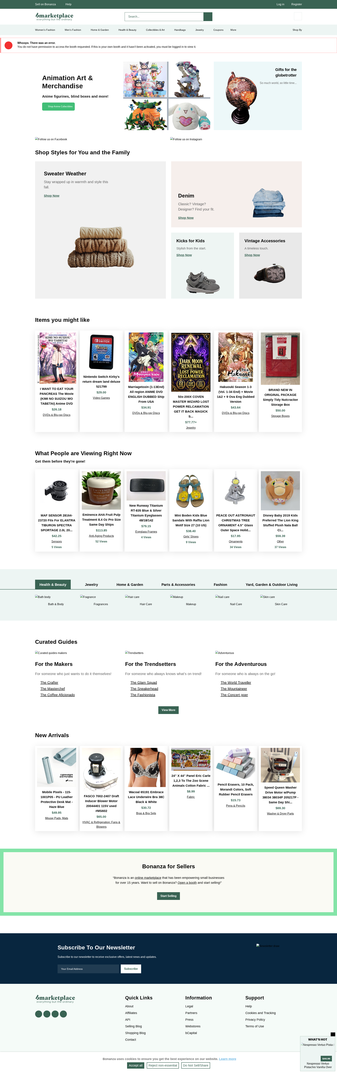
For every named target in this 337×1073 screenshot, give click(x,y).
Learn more (227, 1059)
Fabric (191, 796)
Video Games (101, 397)
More (233, 29)
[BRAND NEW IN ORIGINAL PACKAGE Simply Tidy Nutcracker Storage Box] (280, 381)
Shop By (297, 29)
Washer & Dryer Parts (280, 813)
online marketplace (148, 878)
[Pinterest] (55, 1014)
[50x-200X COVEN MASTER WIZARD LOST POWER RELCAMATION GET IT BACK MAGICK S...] (191, 381)
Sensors (56, 541)
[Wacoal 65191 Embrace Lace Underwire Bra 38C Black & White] (146, 788)
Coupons (218, 29)
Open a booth (187, 882)
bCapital (191, 1033)
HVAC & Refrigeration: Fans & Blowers (101, 824)
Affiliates (131, 1013)
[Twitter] (46, 1014)
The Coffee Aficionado (57, 695)
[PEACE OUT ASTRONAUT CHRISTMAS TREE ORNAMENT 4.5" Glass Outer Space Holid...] (235, 510)
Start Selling (168, 895)
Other (280, 541)
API (127, 1019)
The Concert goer (234, 695)
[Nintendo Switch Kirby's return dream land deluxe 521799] (101, 381)
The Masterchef (52, 689)
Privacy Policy (255, 1019)
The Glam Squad (143, 682)
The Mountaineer (234, 689)
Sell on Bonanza (45, 4)
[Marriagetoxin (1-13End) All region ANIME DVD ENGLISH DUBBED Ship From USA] (146, 381)
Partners (191, 1013)
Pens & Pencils (235, 805)
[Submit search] (208, 16)
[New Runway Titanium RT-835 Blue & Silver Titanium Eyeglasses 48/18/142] (146, 510)
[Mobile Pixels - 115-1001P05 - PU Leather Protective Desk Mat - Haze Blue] (56, 788)
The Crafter (49, 682)
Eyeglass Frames (146, 531)
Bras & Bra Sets (146, 813)
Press (189, 1019)
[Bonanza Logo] (54, 16)
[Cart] (298, 16)
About (129, 1006)
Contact (130, 1039)
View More (168, 710)
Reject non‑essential (162, 1065)
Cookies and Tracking (260, 1013)
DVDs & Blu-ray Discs (56, 414)
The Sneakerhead (144, 689)
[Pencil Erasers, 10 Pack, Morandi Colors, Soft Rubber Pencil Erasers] (235, 788)
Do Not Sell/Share (195, 1065)
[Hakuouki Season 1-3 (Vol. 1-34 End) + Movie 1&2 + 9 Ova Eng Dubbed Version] (235, 381)
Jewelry (199, 29)
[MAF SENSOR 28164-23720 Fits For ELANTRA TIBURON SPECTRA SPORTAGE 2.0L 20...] (56, 510)
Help (68, 4)
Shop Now (51, 196)
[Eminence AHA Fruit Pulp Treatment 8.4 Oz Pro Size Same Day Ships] (101, 510)
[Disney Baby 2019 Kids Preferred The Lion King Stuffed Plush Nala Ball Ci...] (280, 510)
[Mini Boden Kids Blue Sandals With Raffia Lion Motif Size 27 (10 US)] (191, 510)
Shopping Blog (135, 1033)
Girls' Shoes (191, 536)
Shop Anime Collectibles (60, 106)
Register (296, 4)
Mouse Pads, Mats (56, 818)
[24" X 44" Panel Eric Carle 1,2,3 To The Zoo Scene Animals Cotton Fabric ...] (191, 788)
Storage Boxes (280, 415)
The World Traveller (236, 682)
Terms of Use (254, 1026)
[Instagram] (63, 1014)
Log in (280, 4)
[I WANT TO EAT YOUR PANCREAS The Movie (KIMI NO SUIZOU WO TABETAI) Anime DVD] (56, 381)
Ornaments (236, 541)
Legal (189, 1006)
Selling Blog (133, 1026)
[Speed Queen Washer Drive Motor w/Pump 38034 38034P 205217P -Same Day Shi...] (280, 788)
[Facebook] (38, 1014)
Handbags (180, 29)
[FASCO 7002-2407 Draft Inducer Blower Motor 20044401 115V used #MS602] (101, 788)
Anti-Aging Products (101, 535)
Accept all (136, 1065)
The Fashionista (142, 695)
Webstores (192, 1026)
